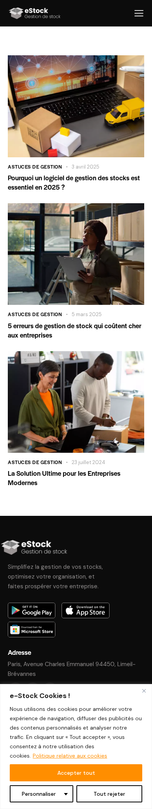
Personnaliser (39, 793)
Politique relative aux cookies (70, 755)
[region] (76, 746)
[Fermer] (143, 690)
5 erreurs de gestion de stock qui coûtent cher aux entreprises (74, 330)
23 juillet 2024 (88, 462)
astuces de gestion (35, 166)
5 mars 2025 (87, 314)
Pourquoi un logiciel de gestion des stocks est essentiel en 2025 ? (74, 182)
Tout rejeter (109, 793)
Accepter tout (76, 772)
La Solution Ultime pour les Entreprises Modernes (64, 477)
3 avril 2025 (85, 167)
